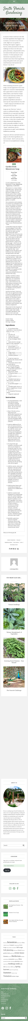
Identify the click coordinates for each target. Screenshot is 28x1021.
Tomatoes (7, 976)
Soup (21, 542)
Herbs (14, 956)
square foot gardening (13, 969)
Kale (19, 956)
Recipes (3, 997)
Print (14, 164)
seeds (18, 964)
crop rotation (9, 947)
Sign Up (7, 870)
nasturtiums (5, 959)
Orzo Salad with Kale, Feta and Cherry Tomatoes (16, 920)
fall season (15, 950)
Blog (2, 992)
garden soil (12, 953)
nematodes (11, 959)
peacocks (5, 961)
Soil (12, 966)
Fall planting (8, 950)
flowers (23, 950)
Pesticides (9, 961)
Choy (23, 942)
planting (17, 961)
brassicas (12, 942)
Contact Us (3, 1003)
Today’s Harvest (4, 994)
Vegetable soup (14, 544)
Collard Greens (6, 945)
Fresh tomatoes (11, 540)
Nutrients (16, 959)
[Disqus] (14, 718)
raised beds (5, 964)
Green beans (19, 953)
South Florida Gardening (14, 11)
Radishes (21, 961)
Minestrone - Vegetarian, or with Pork (14, 184)
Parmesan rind (8, 542)
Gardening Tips (4, 999)
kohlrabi (22, 956)
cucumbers (14, 947)
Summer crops (14, 973)
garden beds (6, 953)
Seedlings (11, 964)
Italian (18, 540)
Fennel (19, 950)
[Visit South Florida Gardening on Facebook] (17, 889)
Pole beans (16, 542)
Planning (12, 961)
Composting (16, 945)
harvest (9, 956)
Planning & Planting (5, 995)
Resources (3, 1001)
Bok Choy (5, 942)
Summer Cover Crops (14, 912)
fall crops (20, 947)
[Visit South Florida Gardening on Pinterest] (14, 889)
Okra (20, 959)
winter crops (15, 976)
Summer (7, 972)
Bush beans (19, 942)
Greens (5, 956)
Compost (11, 945)
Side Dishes (8, 966)
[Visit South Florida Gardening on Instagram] (10, 889)
